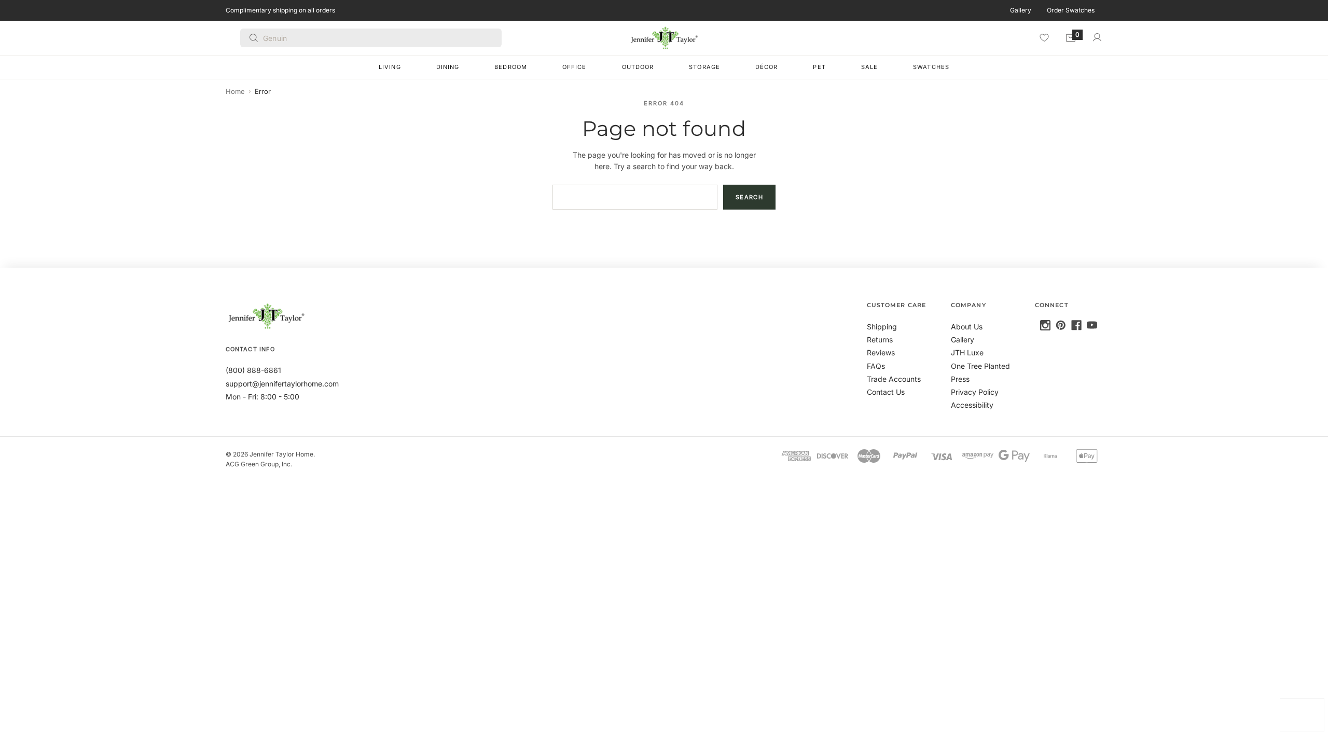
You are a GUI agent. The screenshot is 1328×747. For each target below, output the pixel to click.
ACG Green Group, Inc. (259, 464)
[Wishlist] (1044, 37)
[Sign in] (1097, 37)
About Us (967, 326)
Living (390, 67)
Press (960, 379)
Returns (880, 339)
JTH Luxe (967, 352)
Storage (704, 67)
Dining (448, 67)
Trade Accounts (894, 379)
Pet (819, 67)
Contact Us (886, 392)
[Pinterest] (1061, 325)
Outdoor (638, 67)
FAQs (876, 366)
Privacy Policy (975, 392)
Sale (869, 67)
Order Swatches (1071, 10)
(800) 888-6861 (253, 370)
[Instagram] (1045, 325)
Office (574, 67)
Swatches (931, 67)
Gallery (1020, 10)
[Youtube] (1092, 325)
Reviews (881, 352)
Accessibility (972, 404)
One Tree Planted (980, 366)
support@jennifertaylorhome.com (282, 383)
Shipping (882, 326)
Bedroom (510, 67)
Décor (766, 67)
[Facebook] (1076, 325)
